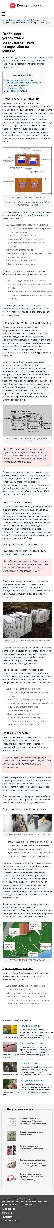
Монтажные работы (14, 88)
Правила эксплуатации (16, 90)
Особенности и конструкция (18, 80)
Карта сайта (32, 1199)
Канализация (8, 1209)
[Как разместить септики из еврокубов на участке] (27, 406)
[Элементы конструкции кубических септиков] (27, 815)
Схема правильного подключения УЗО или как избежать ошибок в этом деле (32, 1121)
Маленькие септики (30, 1026)
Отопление (6, 1213)
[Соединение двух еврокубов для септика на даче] (27, 603)
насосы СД (41, 202)
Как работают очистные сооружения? (23, 82)
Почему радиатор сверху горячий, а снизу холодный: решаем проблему (31, 1177)
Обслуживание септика (32, 1080)
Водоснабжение (9, 1221)
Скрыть (30, 74)
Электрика (6, 1217)
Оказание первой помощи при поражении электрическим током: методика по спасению (32, 1163)
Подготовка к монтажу (16, 85)
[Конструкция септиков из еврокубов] (27, 147)
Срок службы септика (31, 1043)
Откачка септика (28, 1063)
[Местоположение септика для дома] (27, 923)
